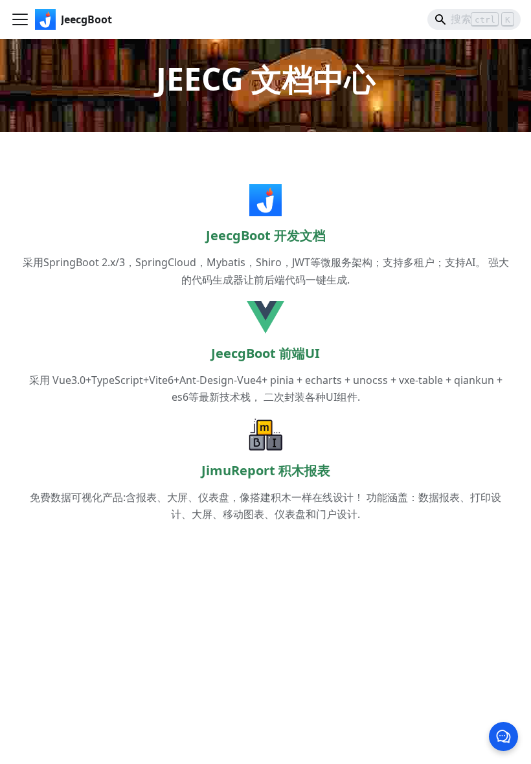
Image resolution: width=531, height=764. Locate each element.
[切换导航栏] (20, 19)
